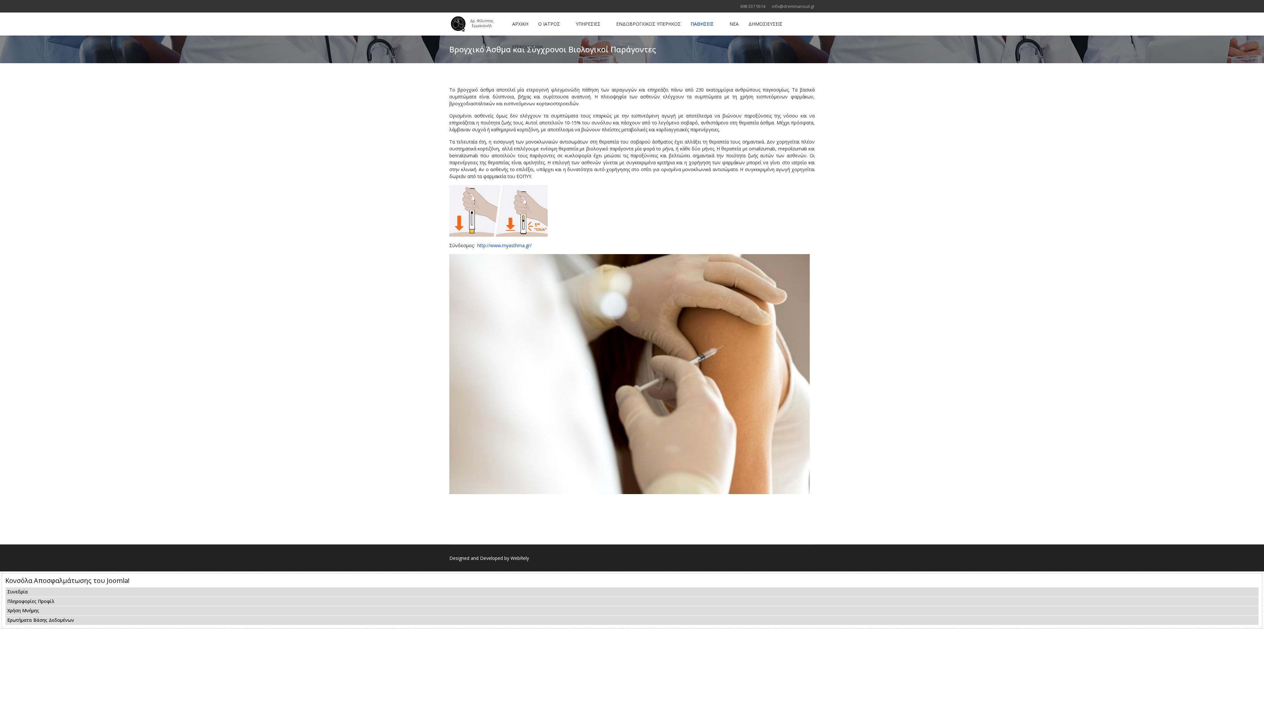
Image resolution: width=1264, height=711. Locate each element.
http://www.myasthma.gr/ (504, 245)
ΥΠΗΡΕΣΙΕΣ (588, 24)
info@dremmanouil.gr (793, 6)
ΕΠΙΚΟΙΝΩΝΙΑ (527, 47)
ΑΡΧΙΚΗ (520, 24)
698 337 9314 (752, 6)
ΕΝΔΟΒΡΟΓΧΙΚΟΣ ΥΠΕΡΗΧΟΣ (648, 24)
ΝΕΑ (734, 24)
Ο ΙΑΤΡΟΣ (549, 24)
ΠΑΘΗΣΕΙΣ (702, 24)
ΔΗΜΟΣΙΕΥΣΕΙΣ (765, 24)
